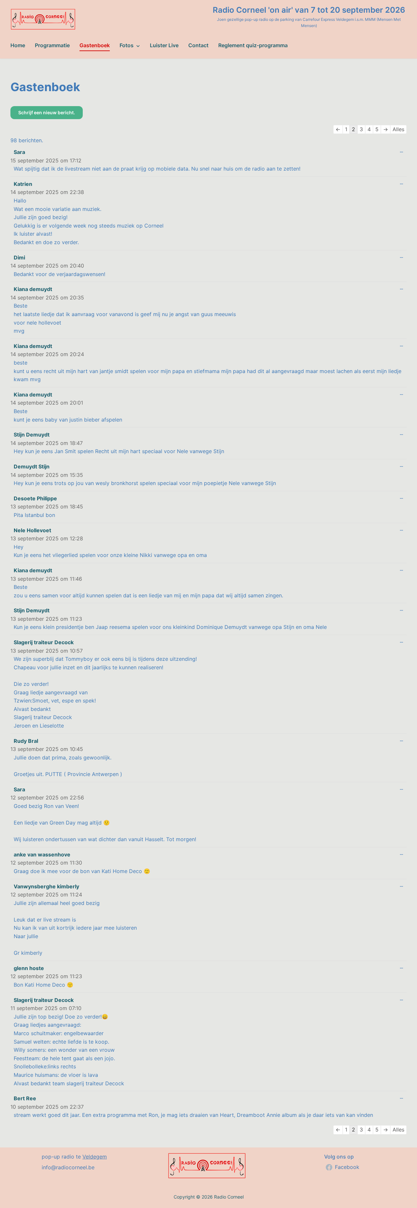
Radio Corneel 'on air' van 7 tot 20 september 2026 (309, 10)
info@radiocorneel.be (68, 1167)
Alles (398, 129)
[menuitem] (17, 45)
